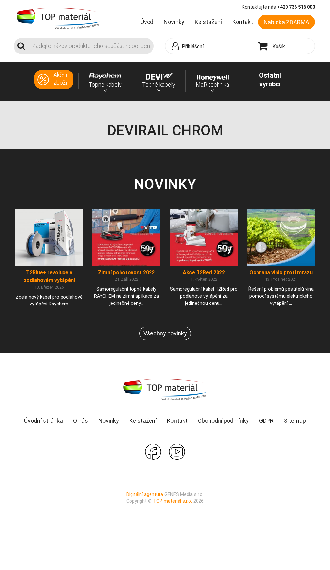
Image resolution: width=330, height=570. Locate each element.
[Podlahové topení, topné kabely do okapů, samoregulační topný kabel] (58, 18)
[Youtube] (177, 451)
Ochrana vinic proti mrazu (281, 272)
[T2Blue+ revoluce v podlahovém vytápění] (49, 237)
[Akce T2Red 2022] (204, 237)
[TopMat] (165, 389)
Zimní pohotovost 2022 (126, 272)
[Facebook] (153, 451)
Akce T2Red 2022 (204, 272)
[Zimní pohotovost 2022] (126, 237)
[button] (210, 46)
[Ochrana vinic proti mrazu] (281, 237)
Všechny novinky (165, 333)
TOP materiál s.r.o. (172, 501)
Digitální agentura (144, 494)
